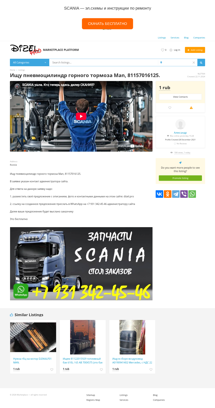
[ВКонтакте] (159, 194)
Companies (199, 37)
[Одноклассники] (167, 194)
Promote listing (180, 178)
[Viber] (184, 194)
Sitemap (90, 395)
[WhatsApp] (192, 194)
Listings (162, 37)
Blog (186, 37)
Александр (180, 132)
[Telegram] (176, 194)
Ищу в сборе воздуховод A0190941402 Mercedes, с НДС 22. (132, 360)
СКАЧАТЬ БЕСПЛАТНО (107, 24)
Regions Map (93, 399)
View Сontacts (180, 96)
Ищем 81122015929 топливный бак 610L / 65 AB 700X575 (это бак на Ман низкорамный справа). (83, 360)
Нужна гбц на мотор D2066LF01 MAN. (32, 360)
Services (175, 37)
